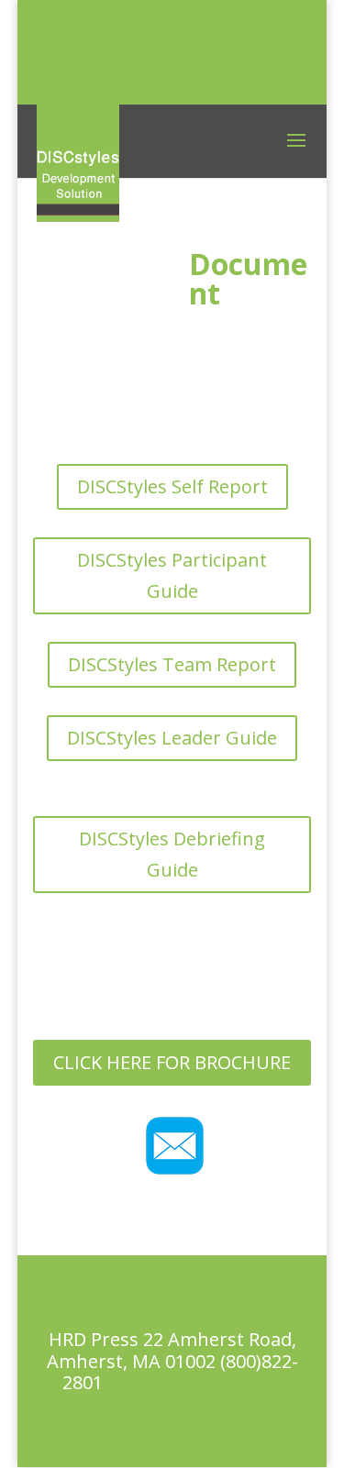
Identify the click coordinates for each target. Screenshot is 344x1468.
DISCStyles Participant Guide (172, 575)
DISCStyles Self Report (172, 486)
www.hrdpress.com (197, 1382)
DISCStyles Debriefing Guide (172, 854)
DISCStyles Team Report (172, 664)
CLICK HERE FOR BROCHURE (172, 1062)
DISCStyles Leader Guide (172, 737)
